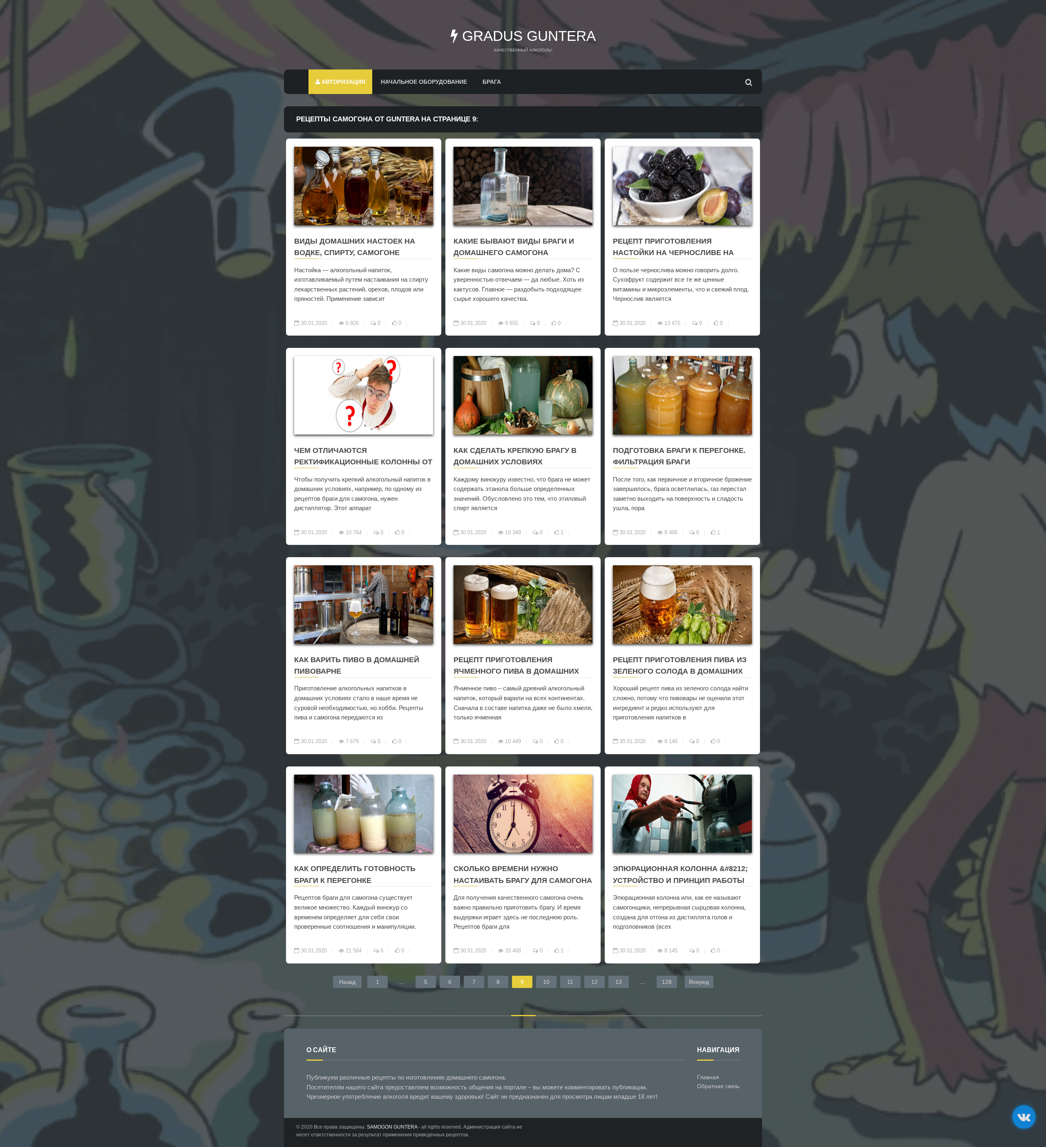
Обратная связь (718, 1086)
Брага (492, 81)
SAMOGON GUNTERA (392, 1127)
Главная (708, 1077)
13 (618, 982)
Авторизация (342, 81)
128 (667, 982)
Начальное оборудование (424, 81)
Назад (347, 982)
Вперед (699, 982)
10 (546, 982)
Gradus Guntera (527, 36)
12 (594, 982)
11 (570, 982)
